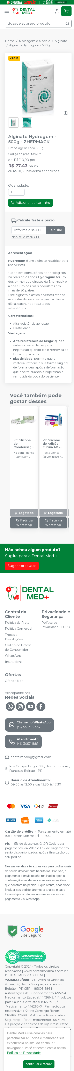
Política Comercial (18, 629)
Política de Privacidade (24, 1053)
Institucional (14, 662)
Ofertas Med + (15, 681)
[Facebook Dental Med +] (41, 706)
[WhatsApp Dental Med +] (10, 706)
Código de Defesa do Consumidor (18, 647)
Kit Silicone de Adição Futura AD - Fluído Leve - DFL (53, 444)
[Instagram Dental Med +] (20, 706)
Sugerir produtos (22, 566)
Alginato (61, 41)
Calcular (55, 230)
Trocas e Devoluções (14, 637)
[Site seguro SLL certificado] (25, 931)
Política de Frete (17, 622)
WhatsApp (13, 656)
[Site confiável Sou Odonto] (25, 957)
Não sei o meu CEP (26, 237)
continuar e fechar (39, 1064)
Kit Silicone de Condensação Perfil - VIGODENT (23, 444)
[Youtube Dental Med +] (30, 706)
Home (10, 41)
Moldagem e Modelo (34, 41)
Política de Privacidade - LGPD (56, 625)
